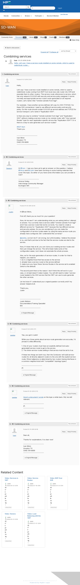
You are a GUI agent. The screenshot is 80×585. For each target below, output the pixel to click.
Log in (60, 8)
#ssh (23, 127)
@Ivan (22, 168)
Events (53, 37)
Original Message (28, 313)
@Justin (31, 170)
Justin (11, 212)
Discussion (21, 37)
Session (9, 168)
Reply (64, 82)
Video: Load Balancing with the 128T (34, 516)
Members (64, 37)
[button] (17, 15)
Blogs (43, 37)
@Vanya (21, 170)
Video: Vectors (10, 514)
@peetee (23, 238)
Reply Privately (72, 82)
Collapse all (54, 52)
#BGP (19, 127)
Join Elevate (64, 14)
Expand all (44, 52)
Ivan (7, 86)
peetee (12, 335)
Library (33, 37)
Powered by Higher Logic (40, 582)
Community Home (7, 37)
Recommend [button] (72, 74)
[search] (28, 7)
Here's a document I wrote (33, 397)
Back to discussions (12, 47)
